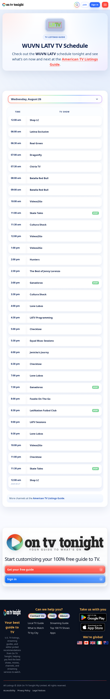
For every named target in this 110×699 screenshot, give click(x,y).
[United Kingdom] (92, 642)
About (64, 616)
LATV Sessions (38, 422)
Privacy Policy (23, 690)
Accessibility (9, 690)
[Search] (77, 4)
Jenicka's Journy (39, 352)
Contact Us (37, 616)
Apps (53, 632)
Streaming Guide (59, 623)
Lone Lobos (36, 306)
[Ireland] (99, 642)
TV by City (33, 632)
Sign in (94, 4)
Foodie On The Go (40, 398)
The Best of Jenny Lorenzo (45, 271)
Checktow (36, 329)
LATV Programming (41, 317)
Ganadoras (36, 282)
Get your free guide (20, 569)
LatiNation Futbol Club (43, 410)
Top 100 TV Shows (60, 628)
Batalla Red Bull (39, 178)
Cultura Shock (38, 224)
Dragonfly (36, 155)
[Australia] (106, 642)
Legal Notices (39, 690)
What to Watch (36, 628)
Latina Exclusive (39, 131)
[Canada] (86, 642)
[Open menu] (105, 5)
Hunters (35, 259)
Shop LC (34, 120)
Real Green (36, 143)
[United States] (79, 642)
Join (85, 4)
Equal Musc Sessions (42, 340)
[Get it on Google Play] (92, 617)
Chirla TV (35, 166)
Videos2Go (36, 201)
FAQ (52, 616)
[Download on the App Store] (93, 627)
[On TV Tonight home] (55, 542)
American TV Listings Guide (48, 498)
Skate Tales (36, 213)
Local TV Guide (36, 623)
